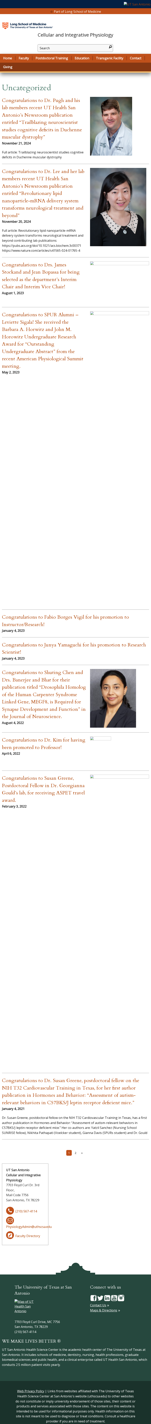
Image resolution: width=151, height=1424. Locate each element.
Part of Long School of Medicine (77, 11)
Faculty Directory (27, 1236)
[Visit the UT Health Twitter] (100, 1298)
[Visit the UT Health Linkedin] (107, 1298)
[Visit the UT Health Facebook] (93, 1298)
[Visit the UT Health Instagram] (121, 1298)
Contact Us (98, 1305)
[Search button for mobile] (110, 47)
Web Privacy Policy (30, 1391)
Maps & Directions (103, 1310)
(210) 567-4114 (26, 1211)
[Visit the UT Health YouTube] (114, 1298)
